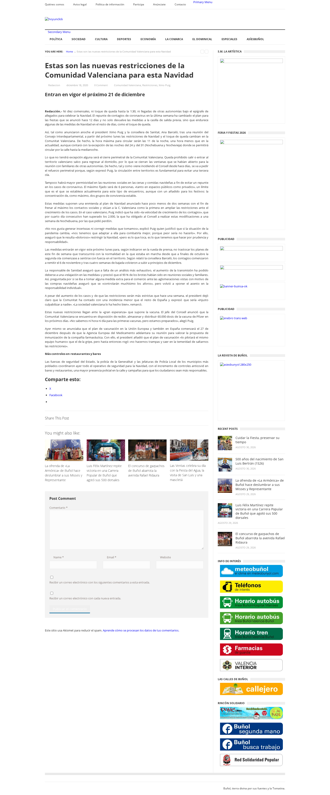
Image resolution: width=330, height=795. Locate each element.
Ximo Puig (164, 85)
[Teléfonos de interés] (251, 587)
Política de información (110, 4)
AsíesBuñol (255, 39)
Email (111, 557)
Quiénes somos (54, 4)
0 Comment (101, 85)
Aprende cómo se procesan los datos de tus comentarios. (141, 630)
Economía (148, 39)
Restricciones (149, 85)
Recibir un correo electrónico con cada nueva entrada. (85, 598)
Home (69, 51)
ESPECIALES (229, 39)
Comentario (58, 508)
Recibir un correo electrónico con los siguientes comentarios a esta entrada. (99, 582)
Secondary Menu (58, 32)
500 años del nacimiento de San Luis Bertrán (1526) (259, 461)
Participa (138, 4)
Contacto (180, 4)
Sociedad (79, 39)
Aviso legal (80, 4)
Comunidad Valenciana (127, 85)
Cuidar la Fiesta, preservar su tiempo (257, 440)
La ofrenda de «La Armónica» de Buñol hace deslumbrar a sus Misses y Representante (259, 484)
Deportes (124, 39)
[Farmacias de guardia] (251, 649)
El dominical (202, 39)
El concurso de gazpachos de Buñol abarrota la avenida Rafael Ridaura (260, 538)
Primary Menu (202, 2)
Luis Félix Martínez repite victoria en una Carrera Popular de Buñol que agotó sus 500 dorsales (259, 511)
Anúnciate (159, 4)
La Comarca (174, 39)
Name (58, 557)
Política (56, 39)
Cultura (101, 39)
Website (165, 557)
